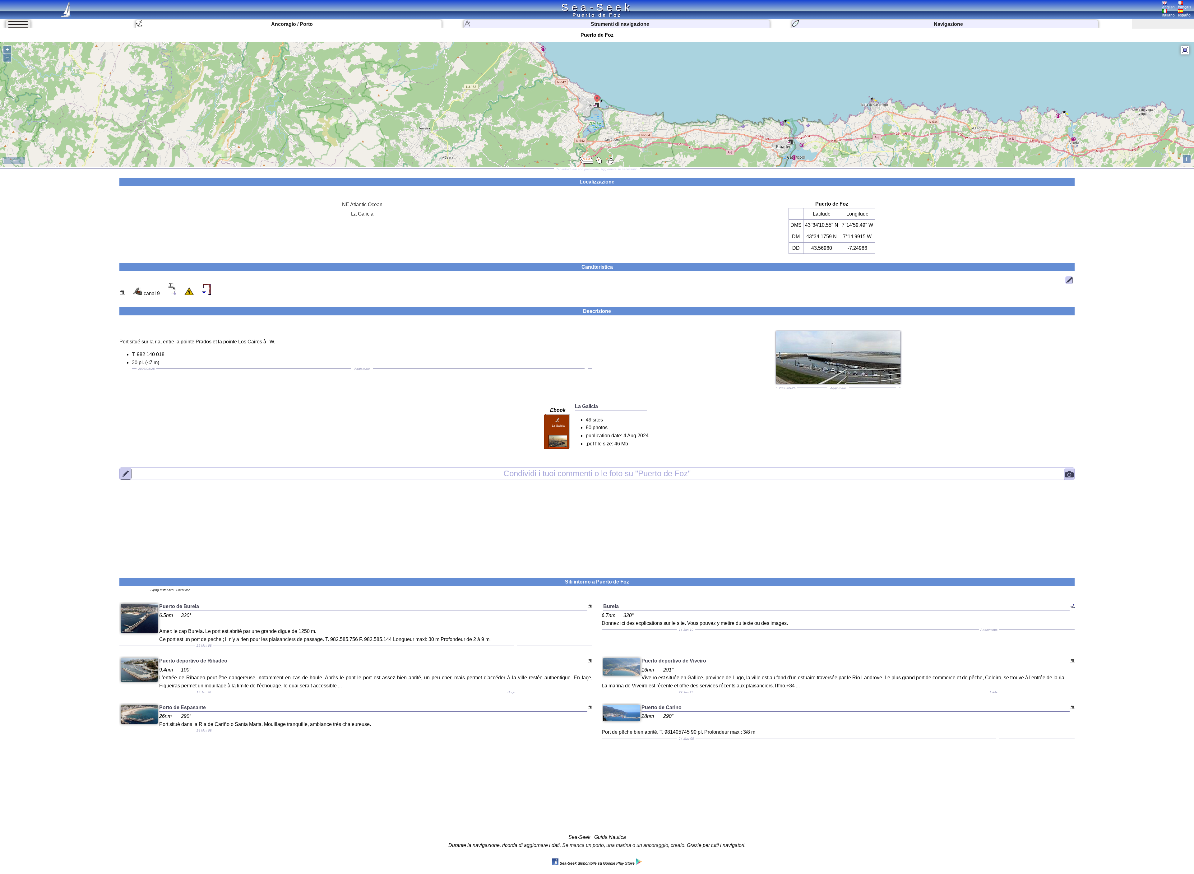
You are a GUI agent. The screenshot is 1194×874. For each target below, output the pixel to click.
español (1185, 15)
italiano (1168, 15)
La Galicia (362, 213)
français (1184, 7)
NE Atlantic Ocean (362, 204)
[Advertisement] (597, 525)
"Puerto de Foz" (597, 473)
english (1168, 7)
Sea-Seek (597, 7)
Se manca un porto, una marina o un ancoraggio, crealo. (624, 845)
